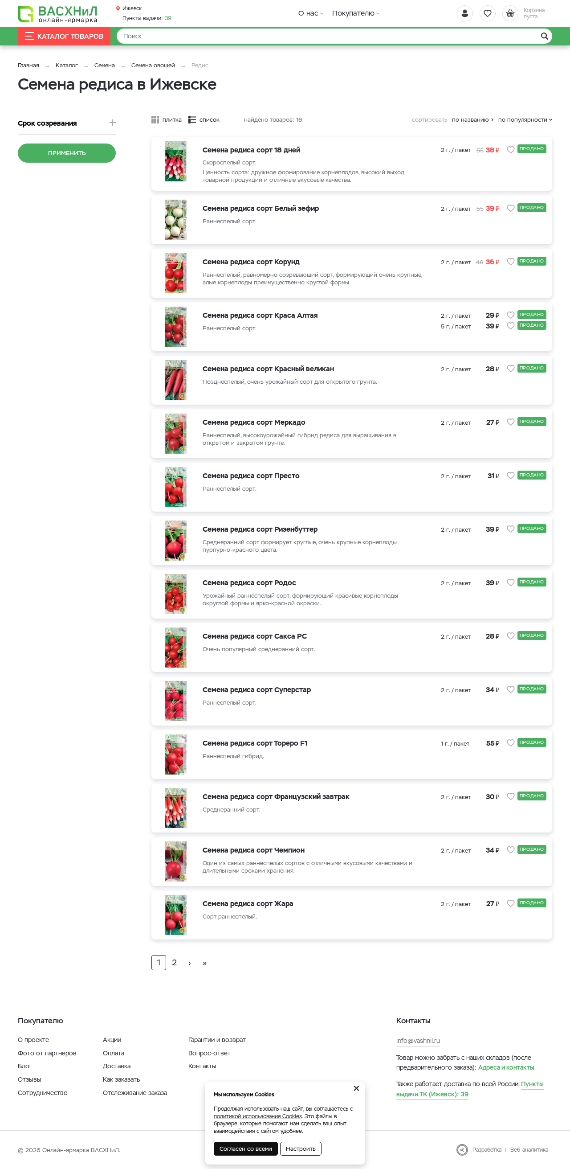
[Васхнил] (58, 14)
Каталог (67, 65)
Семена (104, 65)
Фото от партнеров (47, 1053)
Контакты (202, 1066)
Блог (25, 1066)
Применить (67, 153)
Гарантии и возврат (217, 1040)
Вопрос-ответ (209, 1053)
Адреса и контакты (506, 1067)
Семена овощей (153, 65)
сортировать (430, 120)
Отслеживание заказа (135, 1093)
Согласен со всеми (246, 1149)
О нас (308, 13)
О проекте (33, 1040)
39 (146, 18)
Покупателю (353, 13)
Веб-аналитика (529, 1150)
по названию (470, 120)
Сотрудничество (43, 1093)
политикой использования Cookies (258, 1116)
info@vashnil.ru (418, 1041)
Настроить (301, 1149)
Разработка (486, 1150)
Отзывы (29, 1079)
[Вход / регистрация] (465, 13)
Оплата (113, 1053)
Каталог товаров (70, 36)
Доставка (116, 1066)
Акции (112, 1040)
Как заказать (121, 1079)
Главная (28, 65)
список (210, 119)
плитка (172, 119)
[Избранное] (488, 13)
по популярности (522, 120)
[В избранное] (510, 149)
